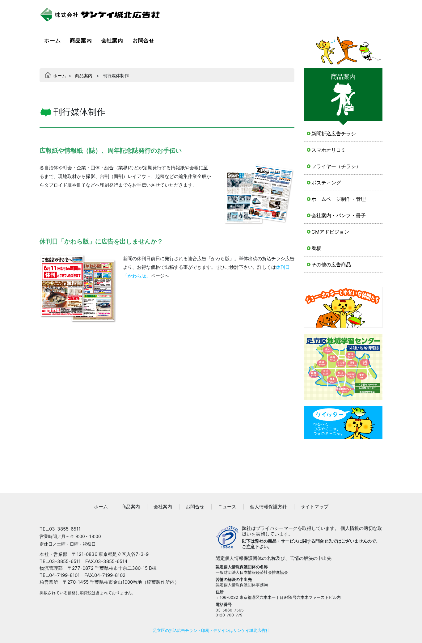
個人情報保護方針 (268, 507)
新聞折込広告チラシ (333, 133)
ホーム (53, 40)
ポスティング (326, 183)
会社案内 (112, 40)
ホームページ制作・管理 (338, 199)
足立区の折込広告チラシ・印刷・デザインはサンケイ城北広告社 (211, 630)
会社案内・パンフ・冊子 (338, 215)
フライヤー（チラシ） (336, 166)
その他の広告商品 (331, 264)
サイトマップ (314, 507)
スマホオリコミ (328, 150)
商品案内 (81, 40)
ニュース (227, 507)
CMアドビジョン (330, 232)
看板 (316, 248)
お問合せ (143, 40)
